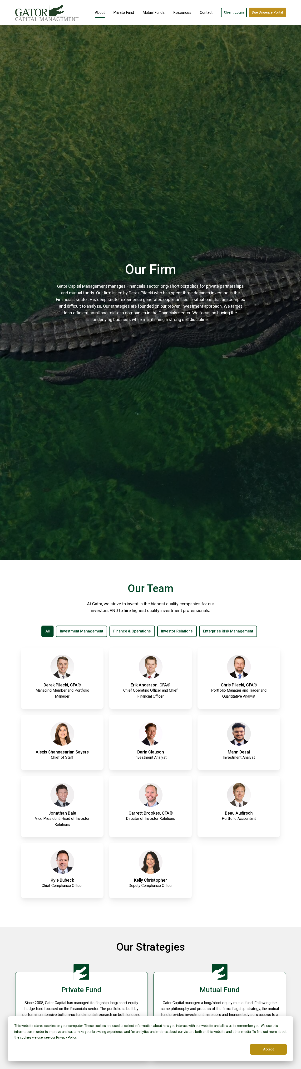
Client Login (234, 12)
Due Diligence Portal (267, 12)
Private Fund (123, 12)
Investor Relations (177, 631)
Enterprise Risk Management (228, 631)
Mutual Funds (154, 12)
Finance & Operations (132, 631)
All (47, 631)
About (100, 12)
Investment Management (81, 631)
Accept (268, 1049)
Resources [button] (182, 12)
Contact (206, 12)
